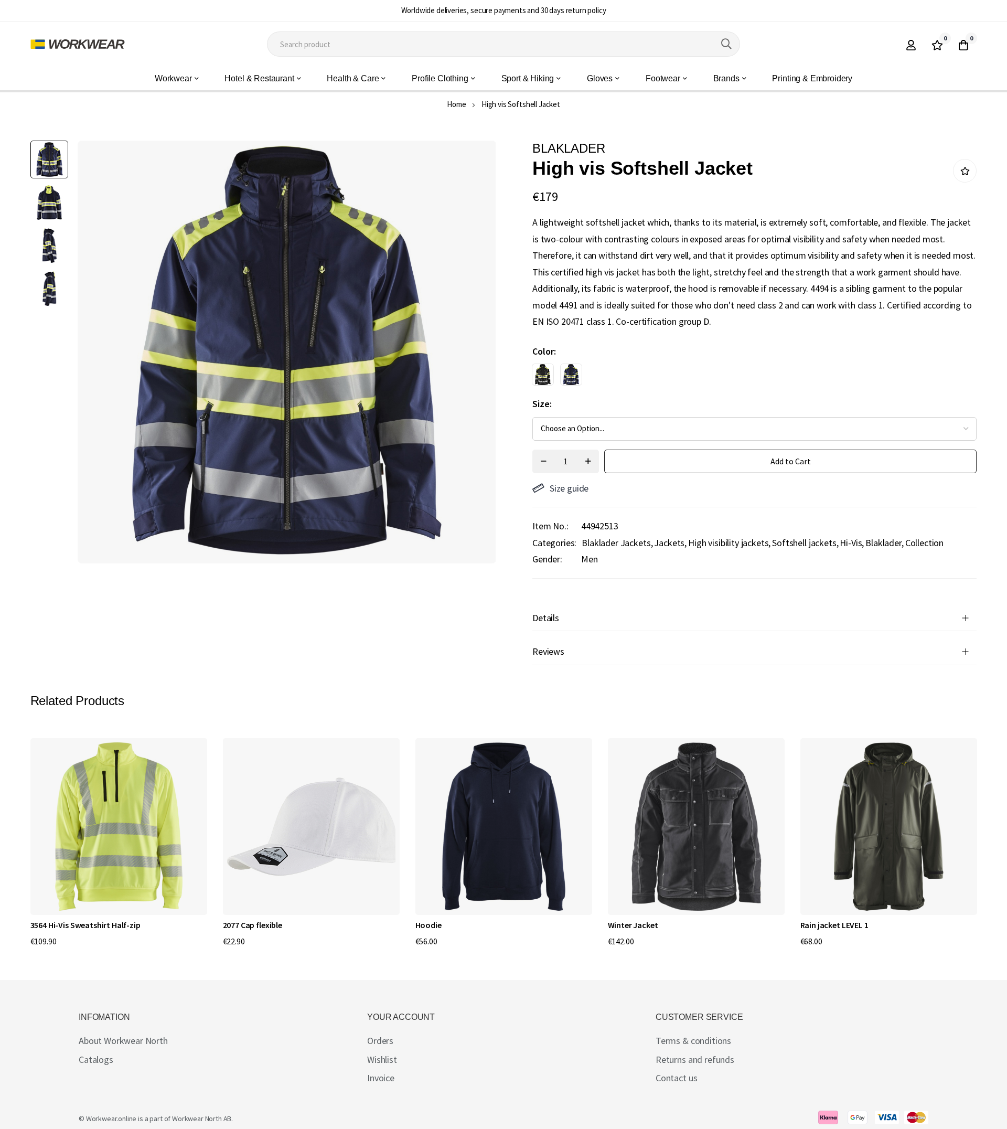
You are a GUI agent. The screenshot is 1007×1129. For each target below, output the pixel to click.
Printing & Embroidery (812, 78)
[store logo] (77, 44)
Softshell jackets (804, 543)
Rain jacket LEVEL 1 (834, 925)
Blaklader (883, 543)
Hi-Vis (851, 543)
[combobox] (503, 44)
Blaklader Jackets (616, 543)
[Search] (726, 44)
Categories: (554, 543)
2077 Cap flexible (252, 925)
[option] (542, 374)
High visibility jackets (728, 543)
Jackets (669, 543)
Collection (924, 543)
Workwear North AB (201, 1118)
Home (456, 104)
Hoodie (428, 925)
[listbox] (745, 377)
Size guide (569, 488)
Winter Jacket (633, 925)
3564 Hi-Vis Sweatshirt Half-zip (85, 925)
